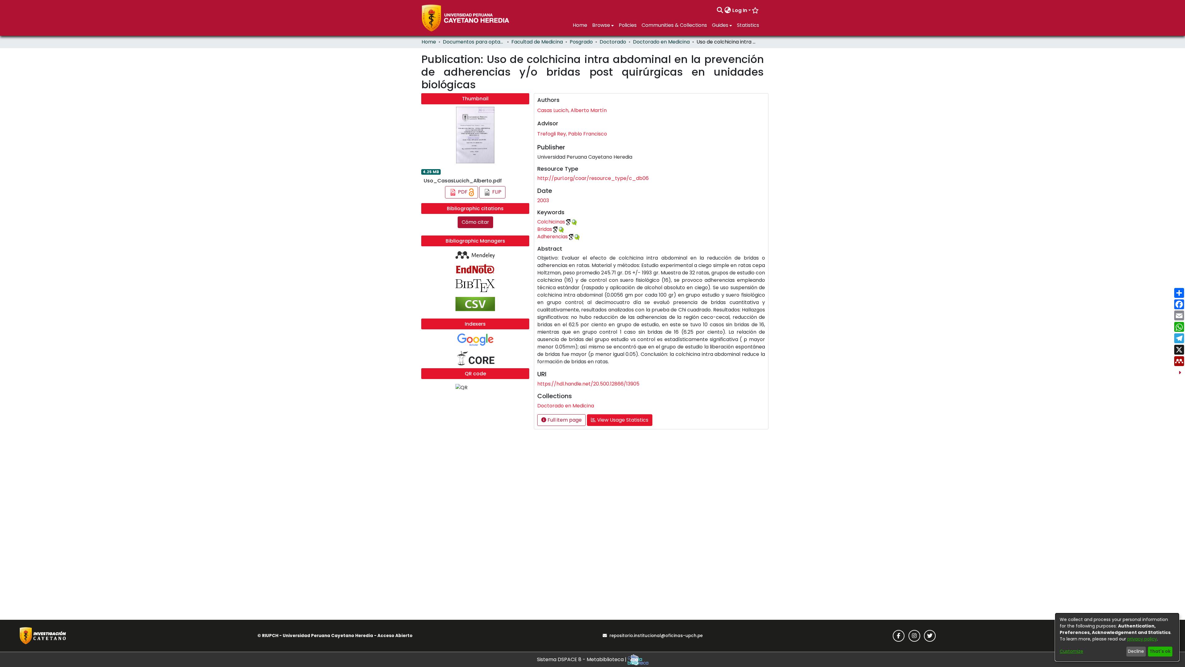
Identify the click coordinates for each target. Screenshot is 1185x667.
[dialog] (1117, 637)
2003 (543, 200)
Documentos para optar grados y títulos (474, 41)
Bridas (544, 229)
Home (429, 41)
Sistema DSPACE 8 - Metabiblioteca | (582, 659)
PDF (463, 192)
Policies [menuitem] (628, 25)
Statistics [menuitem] (748, 25)
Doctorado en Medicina (661, 41)
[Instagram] (914, 636)
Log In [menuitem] (739, 10)
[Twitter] (930, 636)
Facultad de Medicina (537, 41)
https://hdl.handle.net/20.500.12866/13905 (588, 383)
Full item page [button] (564, 419)
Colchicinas (551, 221)
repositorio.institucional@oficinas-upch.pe (656, 636)
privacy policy (1142, 639)
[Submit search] (720, 10)
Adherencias (552, 236)
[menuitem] (728, 10)
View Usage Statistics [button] (622, 419)
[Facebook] (898, 636)
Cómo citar (475, 222)
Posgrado (581, 41)
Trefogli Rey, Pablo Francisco (572, 133)
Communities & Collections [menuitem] (674, 25)
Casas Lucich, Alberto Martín (572, 110)
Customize (1071, 651)
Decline (1136, 651)
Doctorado (613, 41)
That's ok (1160, 651)
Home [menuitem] (580, 25)
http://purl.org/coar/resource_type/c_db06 (593, 178)
